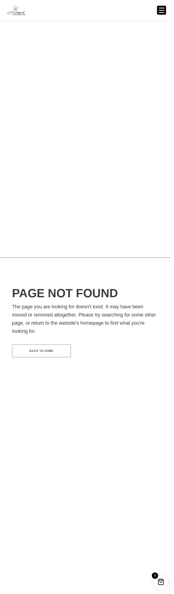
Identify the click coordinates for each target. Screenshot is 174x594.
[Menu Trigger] (161, 10)
